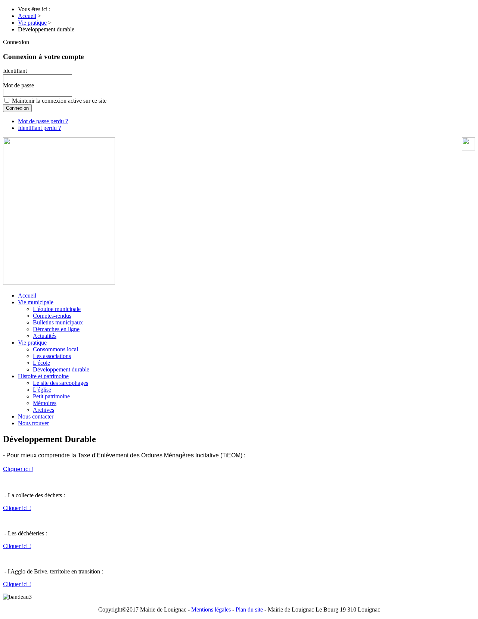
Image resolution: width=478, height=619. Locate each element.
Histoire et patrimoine (43, 376)
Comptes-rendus (52, 315)
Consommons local (55, 349)
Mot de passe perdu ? (43, 121)
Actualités (44, 336)
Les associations (52, 356)
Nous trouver (33, 423)
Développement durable (61, 369)
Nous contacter (35, 416)
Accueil (27, 295)
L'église (42, 389)
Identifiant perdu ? (39, 128)
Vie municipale (35, 302)
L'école (41, 363)
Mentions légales (211, 609)
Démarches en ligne (56, 329)
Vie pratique (32, 342)
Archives (43, 410)
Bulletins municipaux (58, 322)
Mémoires (44, 403)
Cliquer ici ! (18, 469)
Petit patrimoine (51, 396)
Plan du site (249, 609)
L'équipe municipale (57, 309)
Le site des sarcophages (60, 383)
